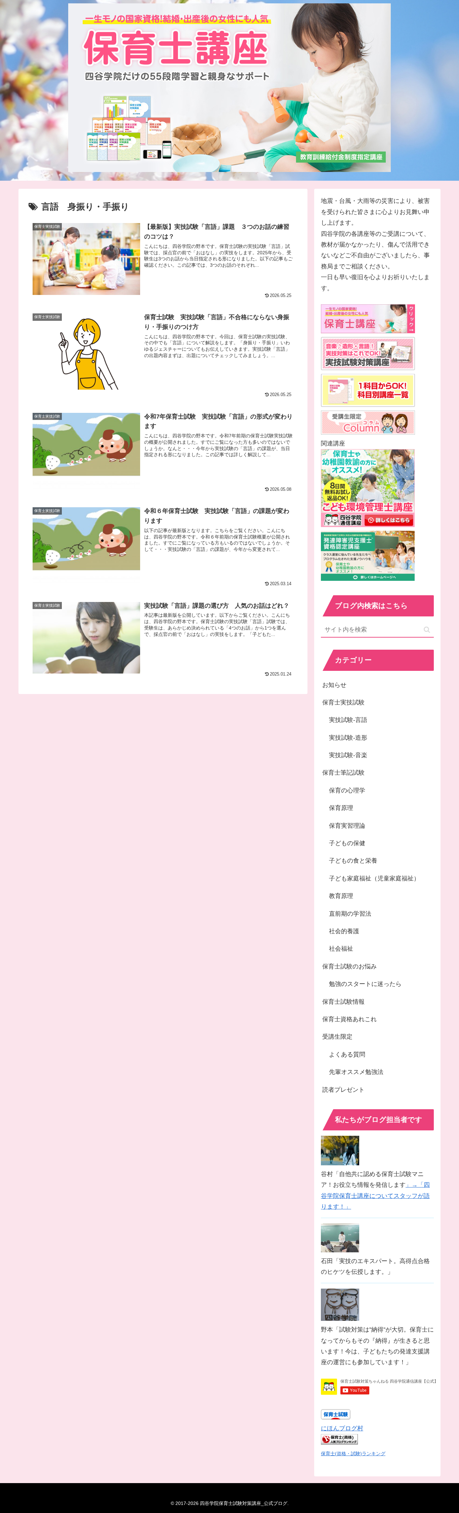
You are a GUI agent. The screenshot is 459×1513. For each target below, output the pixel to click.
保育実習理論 (347, 825)
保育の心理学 (347, 790)
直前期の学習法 (350, 913)
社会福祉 (341, 948)
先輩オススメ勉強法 (356, 1072)
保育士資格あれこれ (349, 1019)
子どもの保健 (347, 843)
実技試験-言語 (348, 720)
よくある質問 (347, 1054)
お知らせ (334, 685)
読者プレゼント (343, 1089)
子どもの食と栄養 (353, 860)
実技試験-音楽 (348, 755)
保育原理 (341, 808)
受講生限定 (337, 1036)
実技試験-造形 (348, 737)
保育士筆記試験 (343, 772)
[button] (427, 630)
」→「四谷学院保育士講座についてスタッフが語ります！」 (375, 1195)
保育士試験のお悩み (349, 966)
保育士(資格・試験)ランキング (353, 1453)
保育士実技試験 (343, 702)
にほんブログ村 (342, 1428)
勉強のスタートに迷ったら (365, 984)
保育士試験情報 (343, 1001)
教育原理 (341, 896)
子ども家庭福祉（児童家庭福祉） (374, 878)
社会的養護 (344, 931)
